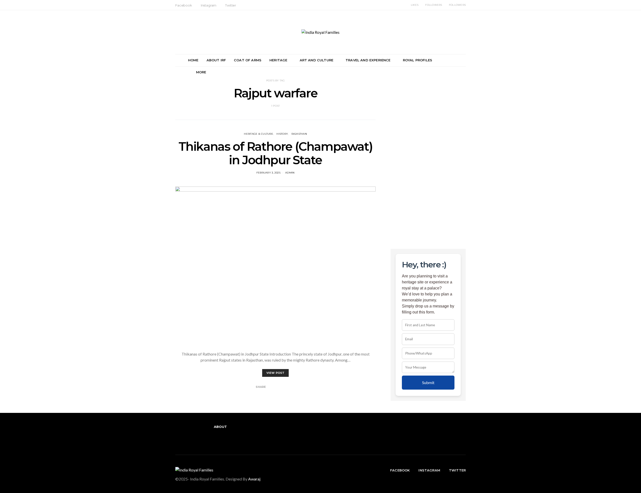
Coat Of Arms (247, 60)
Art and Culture (316, 60)
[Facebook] (212, 439)
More (201, 72)
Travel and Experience (368, 60)
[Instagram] (220, 439)
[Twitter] (228, 439)
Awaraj (254, 478)
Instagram (209, 5)
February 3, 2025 (268, 172)
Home (193, 60)
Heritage (278, 60)
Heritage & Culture (258, 133)
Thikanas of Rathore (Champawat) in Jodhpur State (276, 153)
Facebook (183, 5)
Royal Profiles (417, 60)
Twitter (230, 5)
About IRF (216, 60)
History (282, 133)
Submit (428, 382)
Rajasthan (299, 133)
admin (289, 172)
